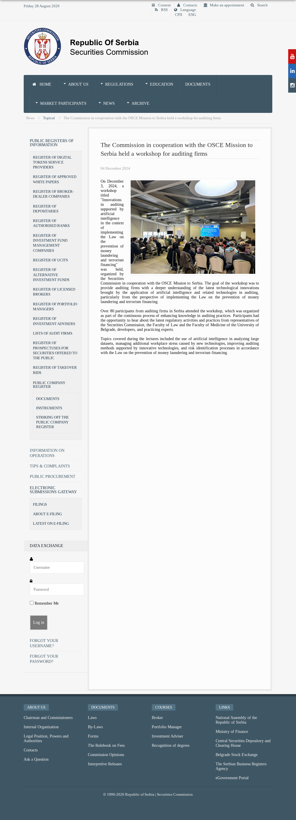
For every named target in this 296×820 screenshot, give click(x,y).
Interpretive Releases (105, 764)
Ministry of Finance (232, 731)
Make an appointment (227, 5)
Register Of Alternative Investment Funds (51, 274)
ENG (192, 15)
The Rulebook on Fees (106, 745)
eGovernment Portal (232, 778)
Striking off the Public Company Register (52, 422)
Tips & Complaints (50, 466)
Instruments (49, 408)
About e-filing (47, 514)
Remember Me (46, 603)
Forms (93, 736)
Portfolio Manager (167, 727)
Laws (92, 718)
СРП (178, 15)
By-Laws (95, 727)
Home (44, 84)
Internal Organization (41, 727)
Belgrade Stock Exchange (237, 755)
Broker (157, 718)
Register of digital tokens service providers (52, 162)
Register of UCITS (50, 260)
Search (262, 5)
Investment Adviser (167, 736)
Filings (40, 504)
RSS (164, 10)
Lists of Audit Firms (52, 333)
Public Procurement (52, 476)
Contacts (189, 5)
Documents (197, 84)
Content (164, 5)
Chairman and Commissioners (48, 718)
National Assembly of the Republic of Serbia (236, 720)
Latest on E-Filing (51, 523)
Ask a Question (36, 759)
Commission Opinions (106, 755)
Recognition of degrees (170, 745)
